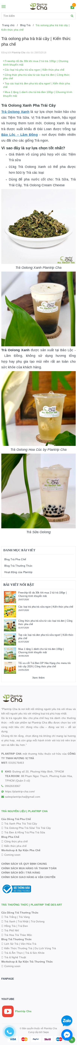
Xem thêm (38, 677)
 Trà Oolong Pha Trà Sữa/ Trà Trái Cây (26, 827)
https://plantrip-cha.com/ (20, 791)
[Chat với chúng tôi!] (67, 1034)
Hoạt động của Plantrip (18, 572)
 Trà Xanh (8, 921)
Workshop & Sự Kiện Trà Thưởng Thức (27, 961)
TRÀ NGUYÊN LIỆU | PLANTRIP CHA (24, 811)
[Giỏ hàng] (72, 7)
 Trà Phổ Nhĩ (10, 930)
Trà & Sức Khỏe (35, 952)
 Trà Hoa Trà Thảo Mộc (16, 934)
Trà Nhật (23, 921)
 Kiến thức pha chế (14, 845)
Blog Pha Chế (10, 836)
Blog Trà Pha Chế (15, 559)
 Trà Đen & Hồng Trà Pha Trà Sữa (23, 832)
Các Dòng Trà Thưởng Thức (19, 912)
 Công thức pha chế (14, 841)
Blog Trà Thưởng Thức (18, 565)
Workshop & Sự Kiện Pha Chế (21, 850)
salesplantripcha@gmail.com (22, 796)
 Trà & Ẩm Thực (12, 952)
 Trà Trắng (8, 916)
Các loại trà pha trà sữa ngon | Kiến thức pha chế (34, 69)
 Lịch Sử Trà (9, 943)
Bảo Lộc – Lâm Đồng (19, 135)
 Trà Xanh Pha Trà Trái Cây (19, 823)
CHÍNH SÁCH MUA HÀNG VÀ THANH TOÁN (28, 868)
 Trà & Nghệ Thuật (13, 957)
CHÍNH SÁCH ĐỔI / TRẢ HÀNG (20, 872)
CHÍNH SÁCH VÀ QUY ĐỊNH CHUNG (24, 863)
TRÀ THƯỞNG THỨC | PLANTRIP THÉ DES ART (31, 904)
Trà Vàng (24, 916)
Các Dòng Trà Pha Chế (16, 819)
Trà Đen (23, 925)
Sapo (46, 1032)
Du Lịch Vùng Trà (45, 948)
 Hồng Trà (8, 925)
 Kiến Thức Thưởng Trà (16, 948)
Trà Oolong (38, 921)
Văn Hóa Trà (28, 943)
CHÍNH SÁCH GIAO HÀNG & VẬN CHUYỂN (28, 877)
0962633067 (13, 786)
